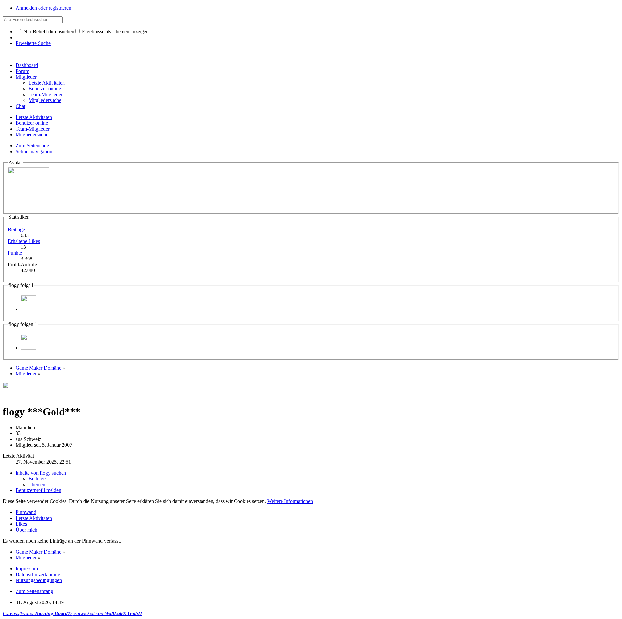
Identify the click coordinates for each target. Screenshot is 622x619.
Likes (21, 524)
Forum (22, 71)
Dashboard (27, 65)
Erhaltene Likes (24, 241)
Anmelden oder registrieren (43, 8)
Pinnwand (26, 512)
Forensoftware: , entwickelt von (72, 613)
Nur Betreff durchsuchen (48, 31)
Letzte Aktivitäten (34, 518)
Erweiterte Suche (33, 43)
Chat (20, 106)
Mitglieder (26, 77)
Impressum (27, 568)
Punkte (15, 253)
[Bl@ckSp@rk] (28, 309)
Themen (37, 484)
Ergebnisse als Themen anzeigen (115, 31)
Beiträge (16, 229)
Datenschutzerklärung (38, 574)
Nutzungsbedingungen (39, 580)
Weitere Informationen (290, 501)
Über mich (26, 530)
